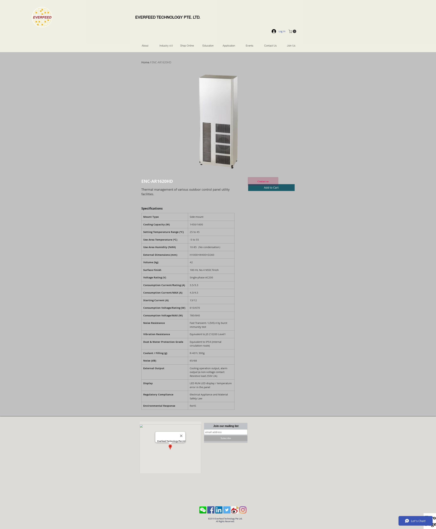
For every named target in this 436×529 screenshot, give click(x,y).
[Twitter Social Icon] (226, 509)
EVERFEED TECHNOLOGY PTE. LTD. (167, 17)
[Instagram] (242, 509)
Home (145, 62)
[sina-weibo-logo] (234, 509)
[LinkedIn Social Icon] (218, 509)
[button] (293, 31)
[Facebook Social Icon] (210, 509)
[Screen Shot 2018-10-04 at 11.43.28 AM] (202, 509)
